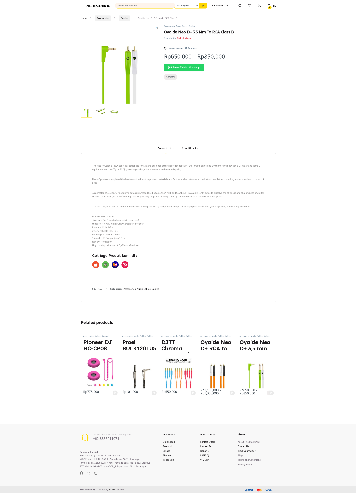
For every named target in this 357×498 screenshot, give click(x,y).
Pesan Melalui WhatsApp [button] (186, 67)
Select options (114, 393)
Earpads (105, 336)
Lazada (166, 450)
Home (84, 18)
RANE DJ (204, 455)
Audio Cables (182, 26)
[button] (157, 28)
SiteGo (112, 489)
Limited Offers (207, 441)
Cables (124, 18)
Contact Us (243, 446)
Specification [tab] (190, 148)
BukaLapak (169, 441)
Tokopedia (168, 459)
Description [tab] (166, 148)
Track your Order (246, 450)
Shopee (167, 455)
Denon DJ (205, 450)
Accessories (103, 18)
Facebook (168, 446)
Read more (154, 393)
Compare (192, 48)
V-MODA (204, 459)
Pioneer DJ (205, 446)
